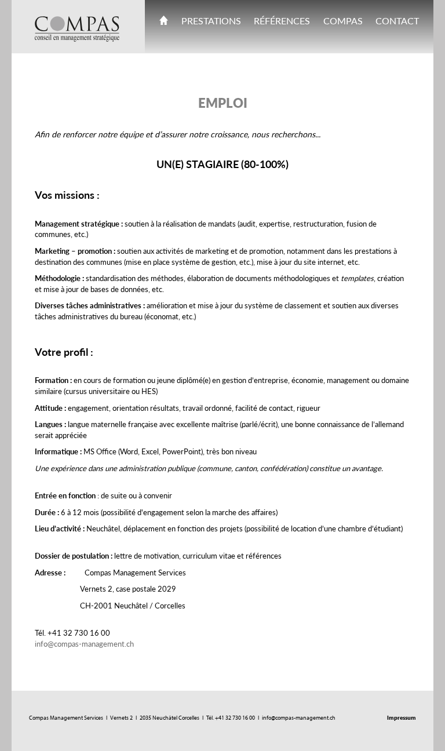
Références (282, 20)
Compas (343, 20)
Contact (397, 20)
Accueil (163, 22)
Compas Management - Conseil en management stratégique (77, 29)
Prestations (211, 20)
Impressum (401, 717)
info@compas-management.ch (84, 643)
